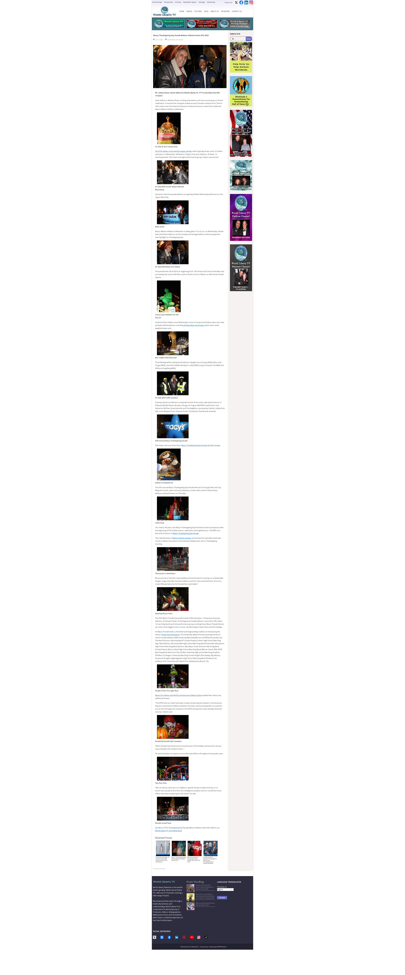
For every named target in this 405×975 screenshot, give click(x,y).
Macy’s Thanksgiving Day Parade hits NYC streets (200, 445)
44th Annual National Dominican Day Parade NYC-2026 (205, 904)
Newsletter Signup (189, 2)
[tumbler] (161, 937)
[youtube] (192, 937)
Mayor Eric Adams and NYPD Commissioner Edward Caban (178, 695)
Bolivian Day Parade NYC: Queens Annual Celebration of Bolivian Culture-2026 (204, 887)
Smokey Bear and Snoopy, (194, 325)
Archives (178, 2)
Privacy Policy (204, 947)
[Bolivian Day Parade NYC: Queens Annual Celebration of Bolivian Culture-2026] (190, 888)
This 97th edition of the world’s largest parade (173, 151)
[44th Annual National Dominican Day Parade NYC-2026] (190, 906)
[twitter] (154, 937)
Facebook (241, 2)
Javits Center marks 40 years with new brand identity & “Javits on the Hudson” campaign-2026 (205, 896)
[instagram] (198, 937)
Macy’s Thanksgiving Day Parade (186, 533)
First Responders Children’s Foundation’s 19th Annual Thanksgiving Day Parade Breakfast (210, 860)
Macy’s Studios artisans (182, 538)
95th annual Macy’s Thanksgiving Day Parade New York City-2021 (193, 860)
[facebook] (169, 937)
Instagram (251, 2)
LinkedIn (246, 2)
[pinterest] (184, 937)
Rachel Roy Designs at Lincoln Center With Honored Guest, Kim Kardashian (162, 860)
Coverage (201, 2)
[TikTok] (206, 937)
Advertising (211, 2)
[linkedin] (176, 937)
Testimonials (168, 2)
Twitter (236, 2)
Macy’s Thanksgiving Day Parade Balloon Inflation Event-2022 (178, 859)
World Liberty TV (185, 947)
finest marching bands (171, 634)
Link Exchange (157, 2)
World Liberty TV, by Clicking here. (168, 831)
